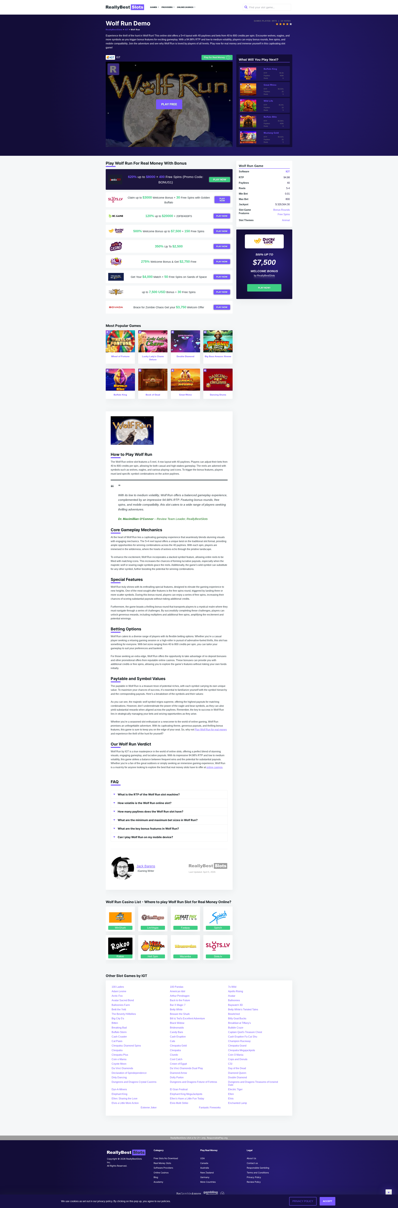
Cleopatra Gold (178, 1045)
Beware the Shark (180, 1014)
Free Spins (284, 214)
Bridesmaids (177, 1027)
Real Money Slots (162, 1163)
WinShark (120, 927)
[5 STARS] (290, 24)
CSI (230, 1063)
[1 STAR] (277, 24)
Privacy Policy (254, 1177)
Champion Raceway (239, 1041)
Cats (172, 1041)
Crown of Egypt (178, 1063)
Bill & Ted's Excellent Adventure (187, 1018)
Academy (158, 1182)
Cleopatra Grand (237, 1045)
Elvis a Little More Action (125, 1103)
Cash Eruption (178, 1036)
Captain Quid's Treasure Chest (245, 1032)
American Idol (177, 991)
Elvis (231, 1098)
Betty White (176, 1009)
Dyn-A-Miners (119, 1089)
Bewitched (234, 1014)
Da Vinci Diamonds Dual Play (186, 1068)
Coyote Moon (119, 1063)
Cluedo (174, 1054)
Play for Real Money (216, 57)
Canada (204, 1163)
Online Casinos (185, 7)
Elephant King (119, 1094)
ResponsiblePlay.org (217, 1137)
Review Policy (254, 1182)
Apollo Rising (235, 991)
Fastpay (185, 927)
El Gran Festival (179, 1089)
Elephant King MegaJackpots (186, 1094)
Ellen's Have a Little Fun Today (187, 1098)
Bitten (115, 1023)
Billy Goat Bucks (237, 1018)
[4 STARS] (287, 24)
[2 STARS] (280, 24)
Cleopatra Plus (120, 1054)
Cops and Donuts (237, 1059)
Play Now (219, 179)
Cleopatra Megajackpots (241, 1050)
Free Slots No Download (166, 1158)
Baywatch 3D (235, 1005)
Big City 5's (118, 1018)
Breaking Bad (119, 1027)
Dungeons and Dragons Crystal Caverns (134, 1082)
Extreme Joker (149, 1107)
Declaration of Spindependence (129, 1073)
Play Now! (264, 287)
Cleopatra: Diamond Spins (126, 1045)
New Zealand (207, 1172)
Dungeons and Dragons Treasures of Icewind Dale (253, 1083)
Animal (286, 220)
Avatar (231, 996)
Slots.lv (218, 956)
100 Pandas (176, 987)
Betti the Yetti (119, 1009)
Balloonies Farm (121, 1005)
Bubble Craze (235, 1027)
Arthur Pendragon (180, 996)
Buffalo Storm (119, 1032)
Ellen (231, 1094)
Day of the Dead (237, 1068)
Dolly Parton (177, 1077)
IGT (126, 30)
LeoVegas (152, 927)
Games (153, 7)
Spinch (218, 927)
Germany (204, 1177)
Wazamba (185, 956)
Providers (167, 7)
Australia (204, 1167)
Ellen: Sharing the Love (124, 1098)
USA (202, 1158)
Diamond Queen (237, 1073)
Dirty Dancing (119, 1077)
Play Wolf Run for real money (211, 729)
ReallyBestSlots (114, 30)
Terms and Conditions (258, 1172)
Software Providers (163, 1167)
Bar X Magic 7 (177, 1005)
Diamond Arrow (178, 1073)
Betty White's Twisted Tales (243, 1009)
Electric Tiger (235, 1089)
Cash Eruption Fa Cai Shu (242, 1036)
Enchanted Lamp (237, 1103)
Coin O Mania (235, 1054)
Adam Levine (119, 991)
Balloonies (234, 1000)
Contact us (252, 1163)
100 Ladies (118, 987)
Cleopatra (117, 1050)
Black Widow (177, 1023)
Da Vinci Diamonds (122, 1068)
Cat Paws (117, 1041)
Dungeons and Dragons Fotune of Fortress (193, 1082)
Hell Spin (153, 956)
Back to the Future (180, 1000)
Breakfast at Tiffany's (239, 1023)
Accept (327, 1201)
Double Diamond (237, 1077)
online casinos (214, 767)
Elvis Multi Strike (179, 1103)
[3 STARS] (283, 24)
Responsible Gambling (258, 1167)
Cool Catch (176, 1059)
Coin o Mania (119, 1059)
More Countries (208, 1182)
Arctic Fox (117, 996)
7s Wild (232, 987)
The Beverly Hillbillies (124, 1014)
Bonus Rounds (281, 210)
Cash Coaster (119, 1036)
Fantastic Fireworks (210, 1107)
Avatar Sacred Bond (123, 1000)
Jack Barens (146, 866)
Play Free (169, 104)
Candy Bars (176, 1032)
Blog (156, 1177)
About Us (251, 1158)
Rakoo (120, 956)
